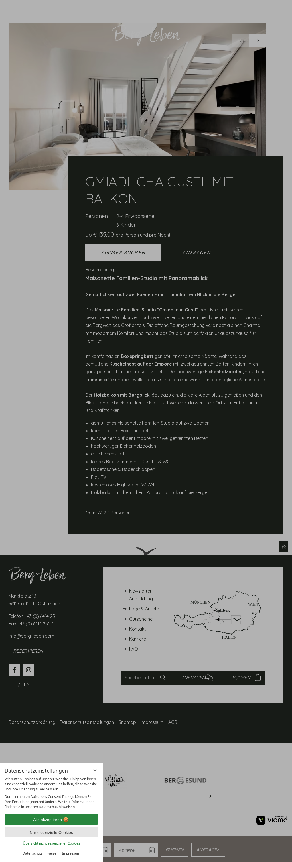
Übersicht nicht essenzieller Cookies (51, 843)
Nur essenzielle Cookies (51, 832)
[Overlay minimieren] (95, 770)
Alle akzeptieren (47, 819)
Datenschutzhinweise (39, 853)
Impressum (71, 853)
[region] (51, 793)
